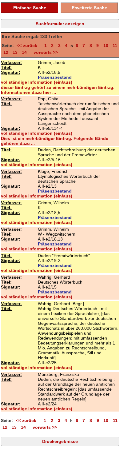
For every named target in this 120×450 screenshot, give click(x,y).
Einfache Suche (29, 7)
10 (105, 45)
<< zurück (28, 45)
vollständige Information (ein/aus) (36, 82)
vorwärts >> (44, 52)
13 (15, 52)
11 (115, 45)
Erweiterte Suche (89, 7)
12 (5, 52)
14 (24, 52)
